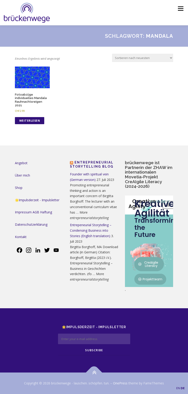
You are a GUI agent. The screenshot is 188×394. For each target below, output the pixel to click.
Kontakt (21, 237)
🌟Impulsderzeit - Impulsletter (37, 200)
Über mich (22, 175)
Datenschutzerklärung (31, 224)
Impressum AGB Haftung (33, 212)
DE (183, 388)
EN (178, 388)
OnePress (120, 383)
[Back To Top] (94, 372)
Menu (181, 8)
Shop (18, 187)
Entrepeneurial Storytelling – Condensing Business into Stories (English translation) (90, 230)
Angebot (21, 163)
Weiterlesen (29, 121)
